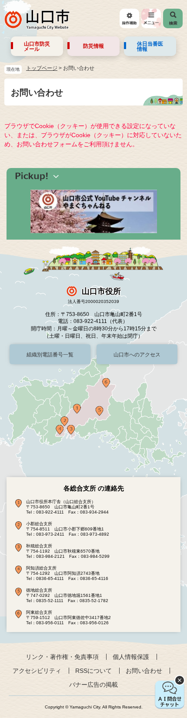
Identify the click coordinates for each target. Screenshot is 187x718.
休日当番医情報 (150, 46)
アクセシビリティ (37, 671)
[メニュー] (151, 18)
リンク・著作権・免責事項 (62, 657)
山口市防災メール (37, 46)
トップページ (41, 68)
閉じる (179, 680)
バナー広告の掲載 (93, 685)
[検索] (173, 18)
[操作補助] (129, 18)
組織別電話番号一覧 (50, 355)
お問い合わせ (144, 671)
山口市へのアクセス (137, 355)
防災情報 (93, 46)
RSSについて (93, 671)
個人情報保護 (131, 657)
